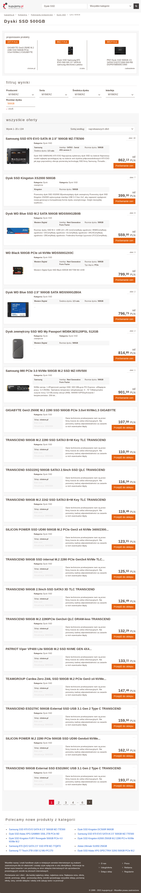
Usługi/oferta (106, 867)
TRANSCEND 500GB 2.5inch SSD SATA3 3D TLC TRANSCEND (50, 589)
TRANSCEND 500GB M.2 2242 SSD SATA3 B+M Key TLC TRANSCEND (56, 499)
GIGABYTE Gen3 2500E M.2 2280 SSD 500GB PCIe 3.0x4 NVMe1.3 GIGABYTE (61, 410)
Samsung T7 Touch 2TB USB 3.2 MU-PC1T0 (31, 850)
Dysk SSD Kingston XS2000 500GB (30, 178)
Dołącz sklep (106, 872)
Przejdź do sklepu (123, 427)
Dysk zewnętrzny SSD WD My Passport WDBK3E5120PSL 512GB (52, 331)
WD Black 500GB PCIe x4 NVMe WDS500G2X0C (40, 253)
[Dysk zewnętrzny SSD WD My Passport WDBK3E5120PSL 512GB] (18, 348)
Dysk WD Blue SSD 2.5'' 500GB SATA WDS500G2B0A (43, 292)
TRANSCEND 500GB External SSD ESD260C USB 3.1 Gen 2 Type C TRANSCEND (63, 768)
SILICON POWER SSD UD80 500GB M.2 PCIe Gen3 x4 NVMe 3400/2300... (57, 529)
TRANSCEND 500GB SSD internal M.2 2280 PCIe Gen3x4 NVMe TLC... (55, 559)
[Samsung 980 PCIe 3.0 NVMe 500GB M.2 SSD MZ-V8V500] (18, 388)
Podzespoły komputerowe (42, 15)
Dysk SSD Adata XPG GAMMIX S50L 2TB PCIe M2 (34, 834)
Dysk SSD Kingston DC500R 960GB (96, 829)
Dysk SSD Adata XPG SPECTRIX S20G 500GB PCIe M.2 (106, 850)
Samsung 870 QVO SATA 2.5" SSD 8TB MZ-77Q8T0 (35, 846)
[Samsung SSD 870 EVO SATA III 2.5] (18, 156)
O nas (103, 863)
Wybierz (13, 94)
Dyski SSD (61, 15)
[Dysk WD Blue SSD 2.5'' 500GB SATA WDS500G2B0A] (18, 309)
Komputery (22, 15)
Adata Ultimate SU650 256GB (92, 846)
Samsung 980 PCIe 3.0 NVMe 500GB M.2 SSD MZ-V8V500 (46, 371)
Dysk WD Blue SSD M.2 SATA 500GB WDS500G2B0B (43, 213)
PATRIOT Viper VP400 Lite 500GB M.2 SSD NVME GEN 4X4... (49, 649)
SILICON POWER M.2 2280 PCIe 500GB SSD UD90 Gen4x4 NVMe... (53, 738)
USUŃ (10, 109)
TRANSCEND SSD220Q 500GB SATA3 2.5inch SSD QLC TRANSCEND (55, 470)
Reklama (128, 867)
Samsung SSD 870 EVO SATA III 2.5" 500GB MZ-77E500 (45, 138)
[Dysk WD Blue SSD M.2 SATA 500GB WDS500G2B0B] (18, 230)
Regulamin (129, 872)
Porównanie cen (124, 165)
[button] (110, 6)
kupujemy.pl (9, 15)
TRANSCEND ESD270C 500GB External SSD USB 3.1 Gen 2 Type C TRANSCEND (63, 708)
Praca (126, 863)
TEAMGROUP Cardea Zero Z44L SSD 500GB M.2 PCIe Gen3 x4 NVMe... (56, 679)
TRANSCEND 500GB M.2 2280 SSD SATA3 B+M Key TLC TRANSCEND (56, 440)
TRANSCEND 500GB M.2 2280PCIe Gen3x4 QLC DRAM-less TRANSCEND (58, 619)
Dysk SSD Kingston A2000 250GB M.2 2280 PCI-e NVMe (106, 838)
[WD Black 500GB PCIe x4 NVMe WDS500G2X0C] (18, 270)
